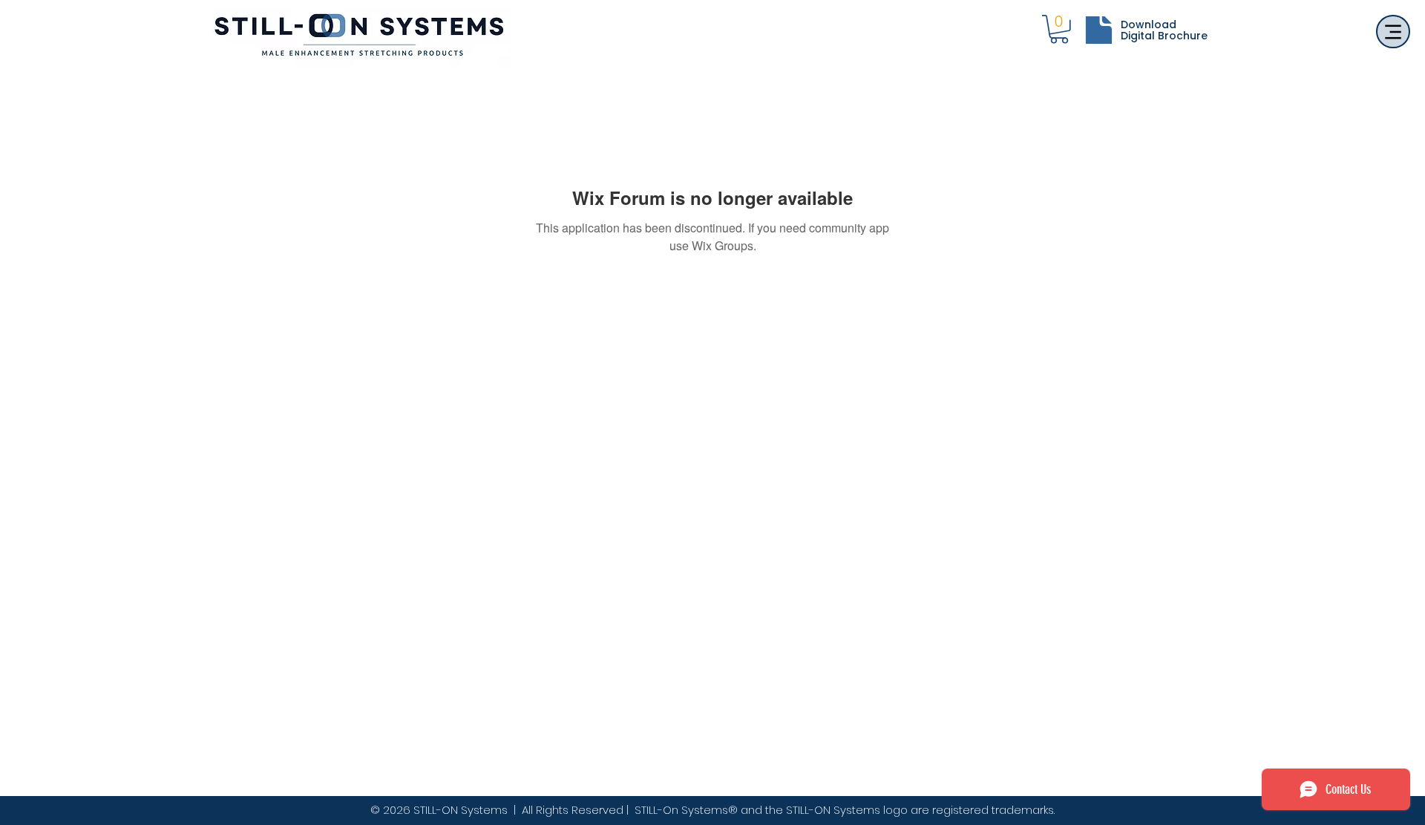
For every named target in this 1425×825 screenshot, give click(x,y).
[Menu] (1393, 31)
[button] (1059, 29)
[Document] (1098, 30)
